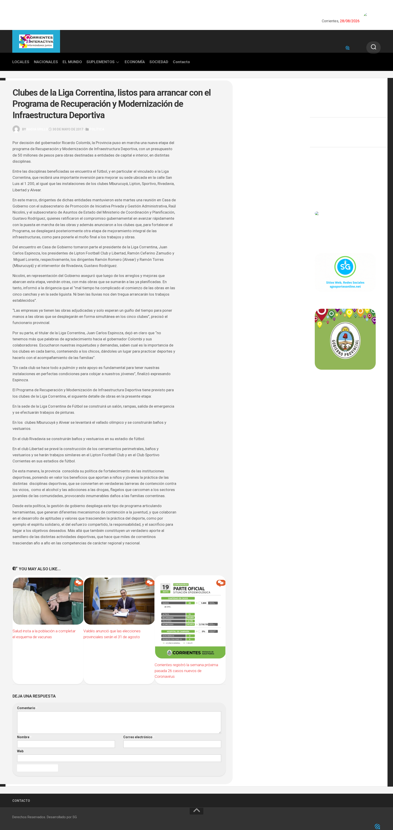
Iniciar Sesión (325, 193)
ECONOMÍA (135, 62)
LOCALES (20, 62)
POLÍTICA (96, 129)
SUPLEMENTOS (100, 62)
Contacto (181, 62)
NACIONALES (46, 62)
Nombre (24, 737)
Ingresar (321, 173)
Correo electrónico (139, 737)
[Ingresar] (347, 48)
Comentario (27, 708)
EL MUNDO (72, 62)
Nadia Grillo (37, 129)
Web (20, 751)
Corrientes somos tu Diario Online (345, 401)
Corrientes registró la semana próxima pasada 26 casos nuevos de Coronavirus (186, 671)
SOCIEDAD (158, 62)
